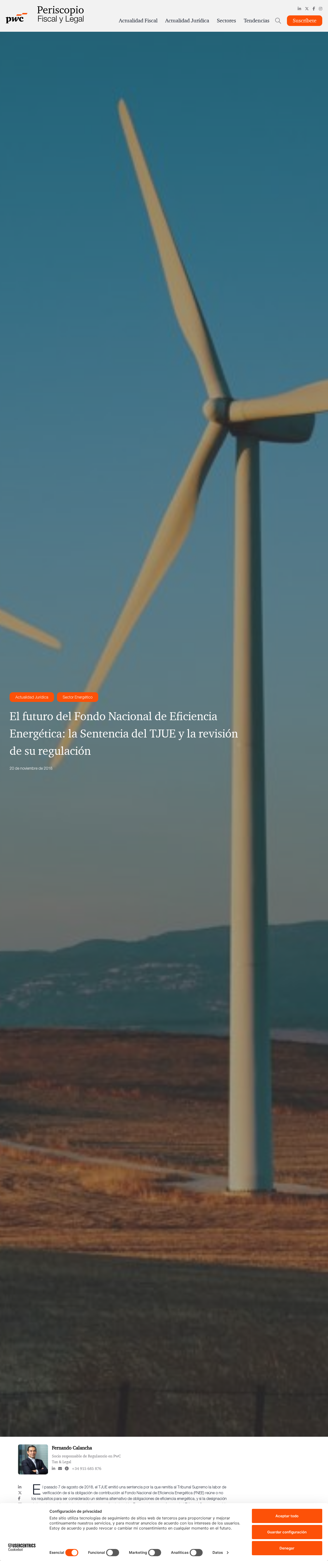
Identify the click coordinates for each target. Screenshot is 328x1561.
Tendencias (256, 20)
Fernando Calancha (72, 1448)
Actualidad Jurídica (187, 20)
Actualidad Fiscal (138, 20)
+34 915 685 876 (86, 1468)
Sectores (226, 20)
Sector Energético (77, 697)
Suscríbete (304, 20)
